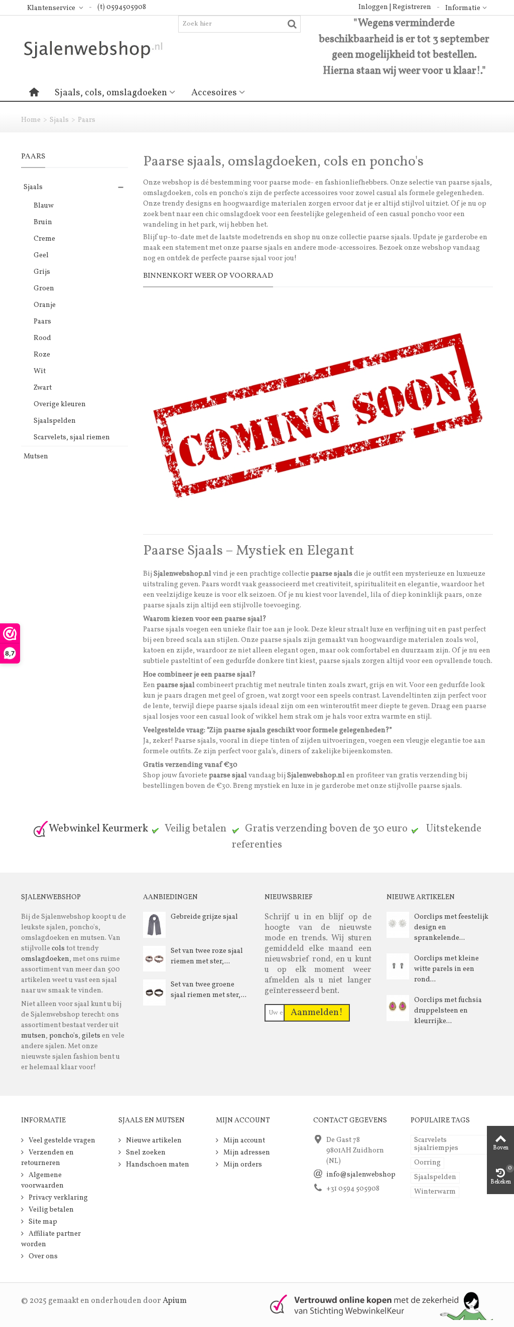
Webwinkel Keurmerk (98, 828)
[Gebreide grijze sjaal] (154, 924)
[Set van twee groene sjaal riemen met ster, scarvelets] (154, 992)
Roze (42, 355)
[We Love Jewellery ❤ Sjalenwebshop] (99, 49)
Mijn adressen (246, 1152)
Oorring (427, 1163)
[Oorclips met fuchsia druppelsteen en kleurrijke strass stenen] (398, 1008)
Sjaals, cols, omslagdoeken (111, 92)
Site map (42, 1222)
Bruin (43, 222)
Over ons (42, 1256)
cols (57, 948)
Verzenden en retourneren (47, 1158)
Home (31, 120)
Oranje (45, 305)
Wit (40, 371)
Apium (175, 1300)
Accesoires (214, 92)
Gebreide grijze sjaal (204, 917)
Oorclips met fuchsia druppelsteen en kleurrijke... (448, 1011)
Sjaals (59, 120)
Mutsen (36, 456)
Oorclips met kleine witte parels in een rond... (446, 969)
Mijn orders (242, 1165)
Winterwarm (435, 1192)
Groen (44, 288)
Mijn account (243, 1140)
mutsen (33, 1036)
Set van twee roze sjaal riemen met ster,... (207, 956)
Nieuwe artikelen (153, 1140)
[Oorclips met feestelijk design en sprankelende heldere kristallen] (398, 924)
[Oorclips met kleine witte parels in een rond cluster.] (398, 966)
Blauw (44, 206)
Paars (42, 321)
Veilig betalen (50, 1210)
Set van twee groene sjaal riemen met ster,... (208, 990)
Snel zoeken (145, 1152)
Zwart (43, 388)
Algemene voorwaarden (42, 1181)
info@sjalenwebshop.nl (365, 1175)
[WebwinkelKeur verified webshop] (375, 1305)
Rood (42, 338)
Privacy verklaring (57, 1198)
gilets (91, 1036)
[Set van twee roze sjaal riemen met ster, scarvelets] (154, 958)
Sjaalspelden (55, 421)
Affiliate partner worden (51, 1239)
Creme (44, 239)
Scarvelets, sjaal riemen (72, 437)
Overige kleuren (60, 404)
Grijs (42, 272)
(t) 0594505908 (121, 7)
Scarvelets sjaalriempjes (436, 1144)
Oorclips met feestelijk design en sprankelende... (451, 927)
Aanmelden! (317, 1012)
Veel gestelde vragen (61, 1140)
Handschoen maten (156, 1165)
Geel (41, 255)
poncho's (63, 1036)
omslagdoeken (45, 959)
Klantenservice (52, 8)
